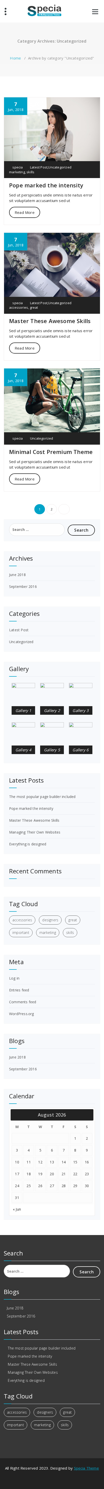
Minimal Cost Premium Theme (51, 451)
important (20, 932)
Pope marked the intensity (46, 185)
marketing (17, 172)
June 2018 (17, 574)
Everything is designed (27, 844)
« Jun (17, 1209)
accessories (18, 307)
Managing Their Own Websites (34, 832)
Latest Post (38, 167)
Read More (25, 212)
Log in (14, 978)
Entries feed (19, 990)
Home (15, 58)
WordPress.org (21, 1013)
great (34, 307)
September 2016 (23, 586)
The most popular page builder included (42, 796)
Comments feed (22, 1001)
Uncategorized (59, 167)
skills (30, 172)
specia (17, 167)
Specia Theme (86, 1468)
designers (50, 920)
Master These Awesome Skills (50, 321)
